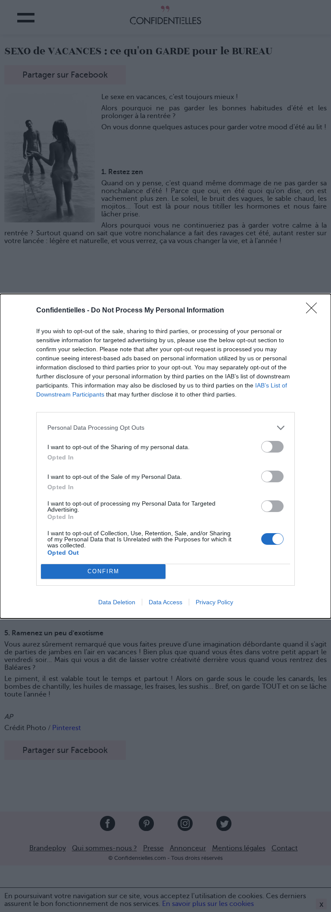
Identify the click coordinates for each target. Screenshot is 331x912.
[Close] (314, 311)
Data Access (165, 602)
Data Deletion (116, 602)
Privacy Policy (214, 602)
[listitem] (165, 427)
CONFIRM (103, 571)
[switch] (272, 447)
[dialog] (165, 456)
